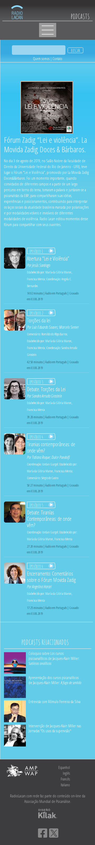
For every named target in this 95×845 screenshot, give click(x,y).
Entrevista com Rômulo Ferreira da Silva (54, 701)
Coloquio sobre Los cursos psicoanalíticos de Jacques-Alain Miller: (53, 658)
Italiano (65, 784)
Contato (57, 58)
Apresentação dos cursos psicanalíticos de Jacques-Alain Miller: (54, 680)
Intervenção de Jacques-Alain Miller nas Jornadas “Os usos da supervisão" (54, 728)
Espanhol (64, 767)
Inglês (66, 773)
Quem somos (41, 58)
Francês (65, 779)
